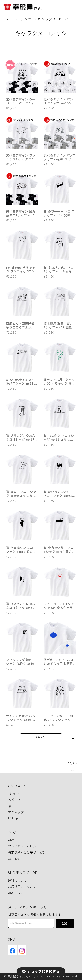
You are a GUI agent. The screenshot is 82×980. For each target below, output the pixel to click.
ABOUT (13, 840)
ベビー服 (14, 800)
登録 (64, 923)
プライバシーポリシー (23, 846)
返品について (17, 893)
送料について (17, 880)
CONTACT (15, 859)
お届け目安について (22, 887)
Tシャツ (25, 19)
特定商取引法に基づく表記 (27, 853)
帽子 (11, 806)
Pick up (13, 818)
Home (8, 19)
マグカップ (16, 812)
